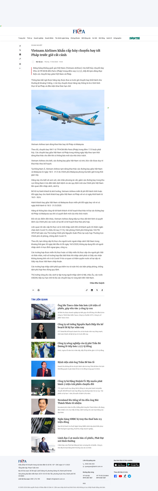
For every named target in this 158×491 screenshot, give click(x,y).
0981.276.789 (35, 479)
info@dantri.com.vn (58, 479)
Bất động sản (86, 38)
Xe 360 (94, 38)
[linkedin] (20, 54)
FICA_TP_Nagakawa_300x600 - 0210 (123, 45)
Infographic (117, 38)
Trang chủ (21, 38)
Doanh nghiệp (38, 38)
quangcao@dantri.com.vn (94, 466)
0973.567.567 (87, 478)
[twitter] (20, 50)
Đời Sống (102, 38)
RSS (84, 483)
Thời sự (29, 38)
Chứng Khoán (75, 38)
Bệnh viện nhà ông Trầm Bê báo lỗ (76, 362)
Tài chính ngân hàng (62, 38)
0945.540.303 (89, 464)
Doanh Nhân (49, 38)
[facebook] (20, 46)
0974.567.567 (101, 478)
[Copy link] (20, 59)
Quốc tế (109, 38)
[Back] (20, 68)
